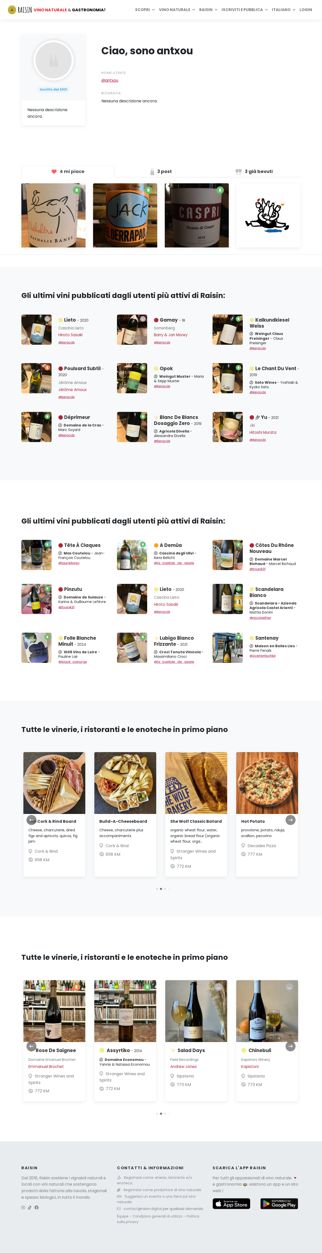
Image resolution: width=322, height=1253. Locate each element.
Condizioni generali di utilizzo (158, 1216)
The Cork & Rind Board (52, 821)
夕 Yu (266, 417)
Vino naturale (174, 9)
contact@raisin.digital (143, 1208)
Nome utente (113, 73)
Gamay (172, 320)
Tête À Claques (82, 545)
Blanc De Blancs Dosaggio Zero (178, 420)
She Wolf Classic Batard (196, 821)
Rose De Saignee (56, 1050)
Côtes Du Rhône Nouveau (272, 548)
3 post (164, 171)
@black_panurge (72, 662)
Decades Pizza (262, 846)
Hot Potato (253, 821)
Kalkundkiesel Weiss (269, 323)
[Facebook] (36, 1208)
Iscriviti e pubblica (242, 9)
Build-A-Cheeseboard (123, 821)
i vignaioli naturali (85, 1178)
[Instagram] (23, 1208)
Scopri (142, 9)
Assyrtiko (124, 1050)
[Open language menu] (294, 10)
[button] (156, 888)
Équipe (123, 1216)
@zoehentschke (263, 656)
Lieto (76, 320)
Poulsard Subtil (81, 371)
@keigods (66, 342)
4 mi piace (72, 171)
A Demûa (171, 545)
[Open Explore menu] (153, 10)
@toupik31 (258, 569)
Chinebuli (260, 1050)
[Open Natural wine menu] (193, 10)
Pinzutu (73, 589)
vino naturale (279, 1178)
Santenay (267, 638)
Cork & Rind (46, 851)
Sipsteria (185, 1076)
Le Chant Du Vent (274, 371)
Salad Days (191, 1050)
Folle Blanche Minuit (77, 641)
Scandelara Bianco (267, 592)
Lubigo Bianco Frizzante (174, 641)
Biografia (111, 93)
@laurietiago (68, 563)
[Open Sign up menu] (266, 10)
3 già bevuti (258, 171)
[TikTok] (29, 1208)
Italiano (281, 9)
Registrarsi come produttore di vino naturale (162, 1189)
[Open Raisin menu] (216, 10)
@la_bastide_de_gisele (174, 563)
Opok (166, 368)
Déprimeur (77, 417)
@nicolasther (260, 618)
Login (306, 9)
